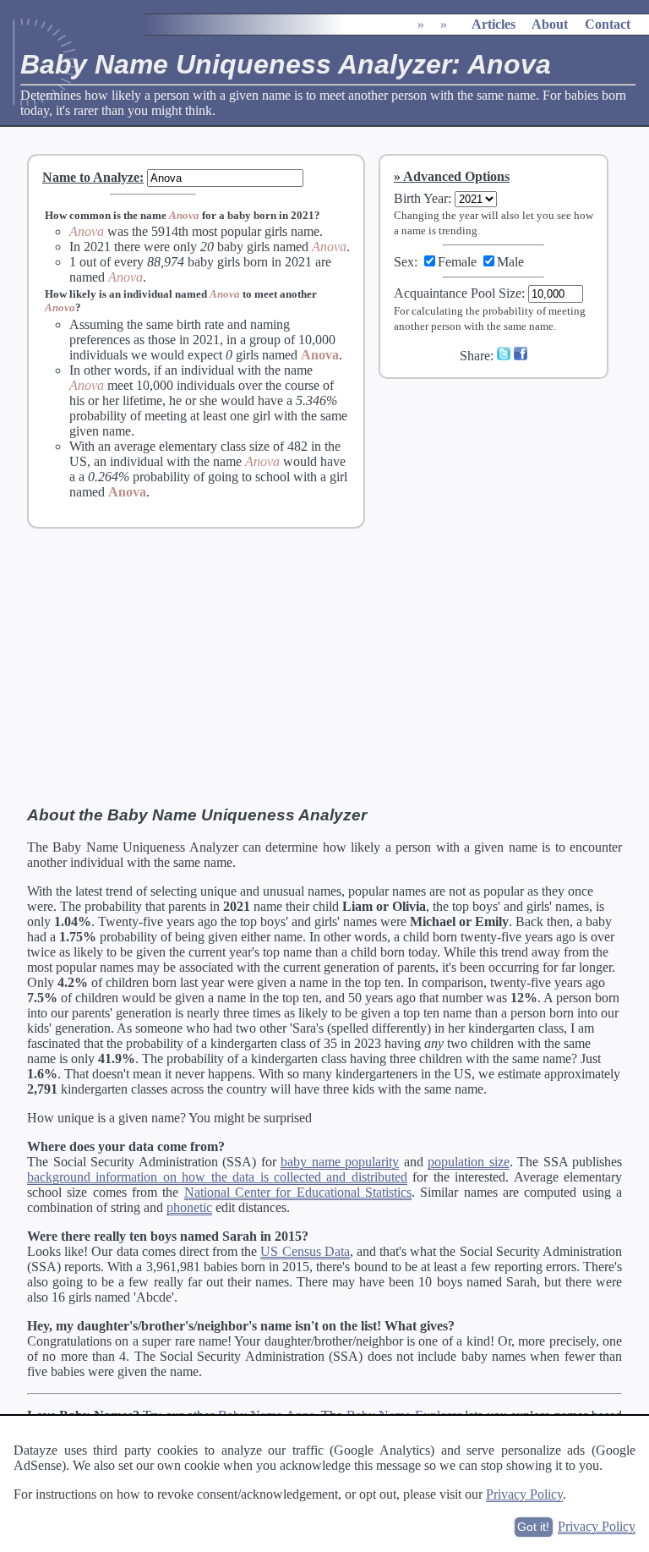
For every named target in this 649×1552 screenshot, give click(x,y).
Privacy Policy (524, 1494)
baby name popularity (340, 1161)
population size (469, 1161)
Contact (607, 24)
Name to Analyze (90, 177)
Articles (493, 24)
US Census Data (304, 1251)
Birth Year (421, 198)
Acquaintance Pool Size (457, 293)
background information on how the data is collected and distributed (217, 1177)
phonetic (189, 1207)
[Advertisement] (504, 505)
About (550, 24)
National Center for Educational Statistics (298, 1192)
